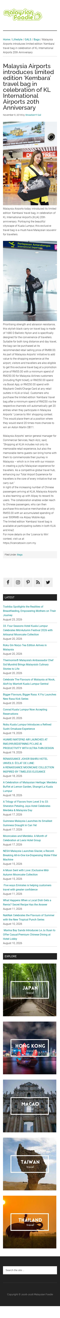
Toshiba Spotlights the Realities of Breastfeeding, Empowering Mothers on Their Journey (29, 611)
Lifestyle (17, 39)
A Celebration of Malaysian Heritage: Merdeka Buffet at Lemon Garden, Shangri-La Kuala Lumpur (30, 787)
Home (6, 39)
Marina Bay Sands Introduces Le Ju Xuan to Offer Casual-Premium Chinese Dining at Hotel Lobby (29, 934)
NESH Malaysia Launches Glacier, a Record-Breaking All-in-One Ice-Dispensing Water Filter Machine (30, 855)
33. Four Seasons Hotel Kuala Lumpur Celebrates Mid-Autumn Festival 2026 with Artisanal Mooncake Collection (28, 630)
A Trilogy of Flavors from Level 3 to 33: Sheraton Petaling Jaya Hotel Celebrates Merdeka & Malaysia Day (26, 806)
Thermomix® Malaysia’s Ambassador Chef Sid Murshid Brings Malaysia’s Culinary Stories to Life (28, 664)
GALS (28, 39)
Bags (37, 39)
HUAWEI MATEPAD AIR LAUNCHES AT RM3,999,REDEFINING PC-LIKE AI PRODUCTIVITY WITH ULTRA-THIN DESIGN (28, 744)
